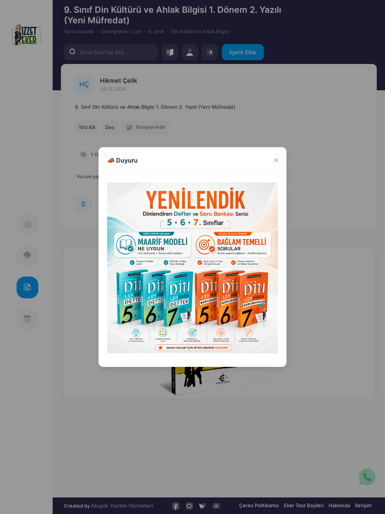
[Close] (276, 160)
